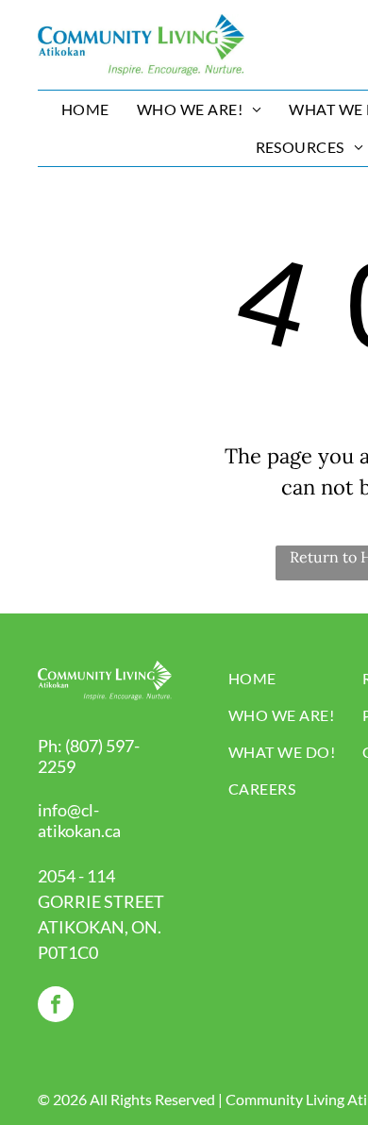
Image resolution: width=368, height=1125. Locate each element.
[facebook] (56, 1006)
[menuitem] (87, 109)
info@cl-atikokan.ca (79, 820)
